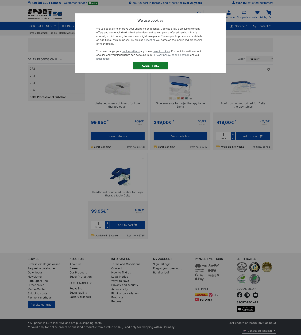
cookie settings (131, 51)
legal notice (103, 58)
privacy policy (162, 54)
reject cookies (161, 51)
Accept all (150, 65)
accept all (149, 39)
